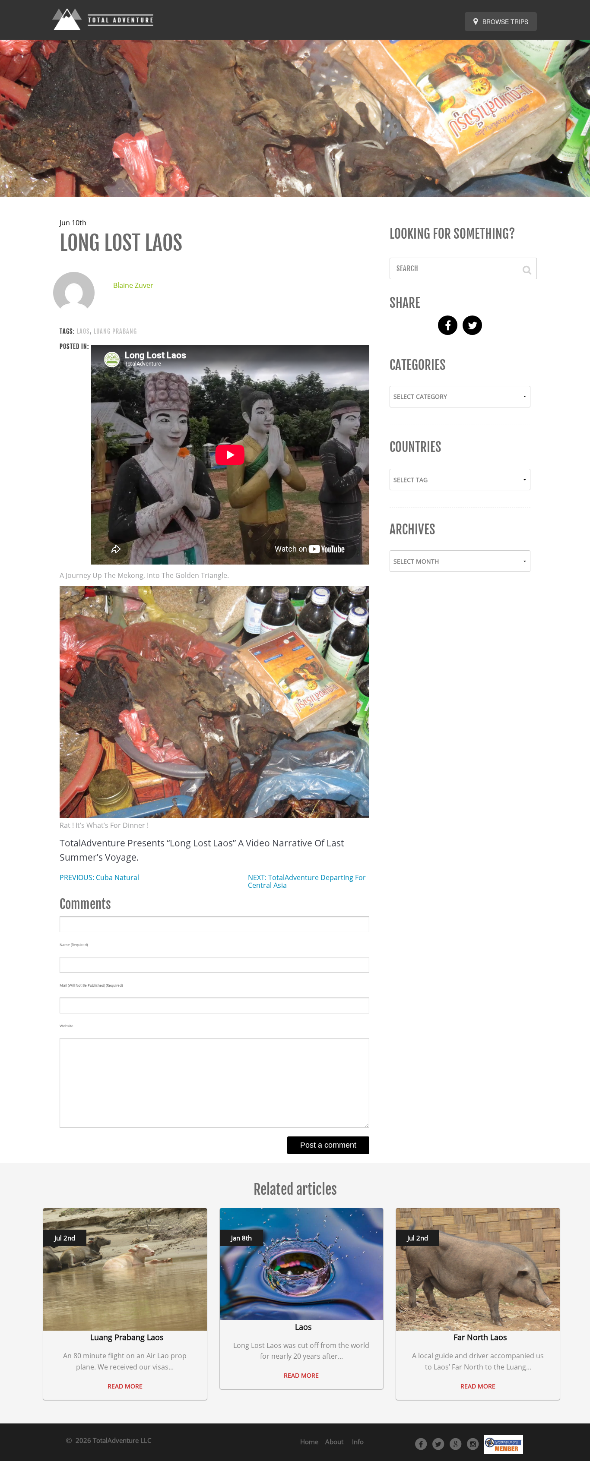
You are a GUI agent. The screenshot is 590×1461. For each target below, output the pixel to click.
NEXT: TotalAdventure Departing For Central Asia (307, 881)
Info (358, 1441)
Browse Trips (504, 21)
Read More (125, 1386)
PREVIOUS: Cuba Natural (99, 877)
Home (309, 1441)
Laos (83, 331)
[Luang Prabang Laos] (125, 1268)
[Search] (523, 268)
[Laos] (302, 1263)
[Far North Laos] (478, 1268)
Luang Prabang (115, 331)
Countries (415, 447)
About (334, 1441)
